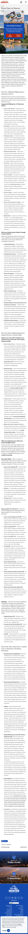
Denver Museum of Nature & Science (13, 571)
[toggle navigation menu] (21, 2)
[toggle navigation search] (25, 2)
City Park (6, 546)
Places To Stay (9, 909)
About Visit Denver (19, 905)
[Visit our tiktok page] (21, 898)
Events (11, 907)
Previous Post (5, 847)
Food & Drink (9, 910)
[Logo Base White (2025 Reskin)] (14, 889)
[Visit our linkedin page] (12, 898)
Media (22, 910)
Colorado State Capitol (10, 254)
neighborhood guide (6, 455)
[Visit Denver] (5, 2)
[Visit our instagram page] (9, 898)
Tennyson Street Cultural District (12, 624)
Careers (21, 913)
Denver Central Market (10, 467)
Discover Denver (9, 905)
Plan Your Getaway (8, 913)
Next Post (23, 847)
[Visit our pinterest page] (18, 898)
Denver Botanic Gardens (10, 561)
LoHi (5, 634)
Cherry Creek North (9, 526)
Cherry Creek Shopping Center (12, 516)
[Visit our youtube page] (15, 898)
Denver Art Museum (9, 273)
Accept (4, 930)
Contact (21, 906)
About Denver (9, 914)
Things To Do (9, 906)
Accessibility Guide (19, 915)
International (20, 907)
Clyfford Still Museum (9, 244)
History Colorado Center (10, 291)
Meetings (21, 909)
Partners (21, 911)
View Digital (10, 35)
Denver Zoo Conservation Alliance (12, 587)
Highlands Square (8, 616)
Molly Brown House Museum (11, 320)
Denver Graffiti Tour (16, 388)
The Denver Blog (9, 915)
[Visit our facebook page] (6, 898)
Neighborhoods (9, 911)
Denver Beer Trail (8, 361)
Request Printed (18, 35)
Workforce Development (18, 914)
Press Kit (2, 6)
